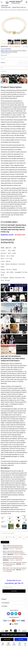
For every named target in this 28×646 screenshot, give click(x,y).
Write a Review (4, 55)
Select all (4, 542)
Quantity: (3, 62)
